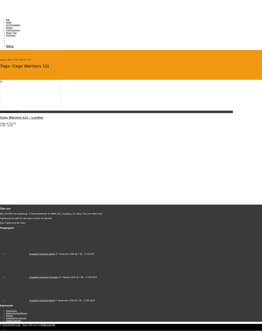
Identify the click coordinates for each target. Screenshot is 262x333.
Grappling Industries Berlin (42, 254)
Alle (8, 20)
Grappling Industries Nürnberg (44, 277)
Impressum (11, 311)
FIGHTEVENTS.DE (11, 325)
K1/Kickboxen (13, 30)
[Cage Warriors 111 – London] (30, 109)
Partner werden (13, 320)
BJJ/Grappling (13, 25)
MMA (9, 22)
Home (3, 59)
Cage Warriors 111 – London (21, 117)
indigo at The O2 (8, 123)
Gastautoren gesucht (16, 318)
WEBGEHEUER (47, 325)
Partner (9, 315)
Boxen (9, 27)
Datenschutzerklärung (16, 313)
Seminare (11, 35)
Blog (10, 59)
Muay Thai (11, 32)
